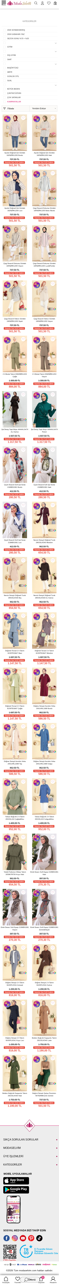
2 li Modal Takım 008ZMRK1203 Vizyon (44, 375)
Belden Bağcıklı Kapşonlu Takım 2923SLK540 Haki (14, 1094)
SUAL (9, 81)
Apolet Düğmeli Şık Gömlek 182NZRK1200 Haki (44, 154)
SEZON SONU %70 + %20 (18, 38)
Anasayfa (6, 1282)
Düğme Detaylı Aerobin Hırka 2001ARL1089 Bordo (44, 707)
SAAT (9, 59)
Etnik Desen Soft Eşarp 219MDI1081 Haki (44, 873)
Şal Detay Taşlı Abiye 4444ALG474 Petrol (44, 430)
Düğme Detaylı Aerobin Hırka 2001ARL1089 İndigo (44, 762)
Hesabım (53, 1282)
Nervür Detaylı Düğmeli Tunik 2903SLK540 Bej (15, 596)
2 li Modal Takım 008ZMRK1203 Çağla (15, 375)
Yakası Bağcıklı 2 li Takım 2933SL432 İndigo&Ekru (44, 818)
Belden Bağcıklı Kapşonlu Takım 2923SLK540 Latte (44, 1039)
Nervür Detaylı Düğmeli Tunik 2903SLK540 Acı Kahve (44, 596)
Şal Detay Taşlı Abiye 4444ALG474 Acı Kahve (14, 430)
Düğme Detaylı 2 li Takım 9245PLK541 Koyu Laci (14, 1039)
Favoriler (18, 1282)
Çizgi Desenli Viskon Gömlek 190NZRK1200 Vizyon (44, 320)
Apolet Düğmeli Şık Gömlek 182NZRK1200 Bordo (14, 154)
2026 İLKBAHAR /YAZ (16, 34)
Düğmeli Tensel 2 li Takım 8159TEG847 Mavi (14, 652)
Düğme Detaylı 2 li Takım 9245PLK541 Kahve (44, 984)
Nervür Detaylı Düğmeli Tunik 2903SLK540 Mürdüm (44, 541)
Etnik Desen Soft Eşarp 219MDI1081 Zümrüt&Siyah (44, 928)
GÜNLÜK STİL (13, 76)
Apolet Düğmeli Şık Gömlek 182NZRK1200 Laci (14, 209)
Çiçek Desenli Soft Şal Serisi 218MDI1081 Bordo (14, 486)
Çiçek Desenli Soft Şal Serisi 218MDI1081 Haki (44, 486)
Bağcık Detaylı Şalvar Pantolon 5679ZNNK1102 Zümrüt (44, 1094)
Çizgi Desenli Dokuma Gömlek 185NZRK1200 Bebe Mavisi (44, 209)
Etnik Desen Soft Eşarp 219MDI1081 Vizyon (15, 928)
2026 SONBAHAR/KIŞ (16, 30)
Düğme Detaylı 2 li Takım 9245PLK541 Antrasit (14, 984)
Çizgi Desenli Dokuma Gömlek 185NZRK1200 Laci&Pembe (44, 265)
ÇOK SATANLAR (14, 97)
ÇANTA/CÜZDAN (14, 93)
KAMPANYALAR (14, 102)
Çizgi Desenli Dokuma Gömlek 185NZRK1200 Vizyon (14, 265)
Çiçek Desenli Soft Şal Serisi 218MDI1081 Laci (14, 541)
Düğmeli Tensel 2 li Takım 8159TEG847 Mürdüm (44, 652)
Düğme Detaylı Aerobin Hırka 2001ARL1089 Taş (15, 762)
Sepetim (41, 1279)
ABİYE (9, 72)
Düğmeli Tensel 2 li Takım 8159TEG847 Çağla (14, 707)
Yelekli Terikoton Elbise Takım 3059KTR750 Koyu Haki (15, 873)
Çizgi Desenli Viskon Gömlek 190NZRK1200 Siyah (15, 320)
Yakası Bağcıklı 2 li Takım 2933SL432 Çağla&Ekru (14, 818)
